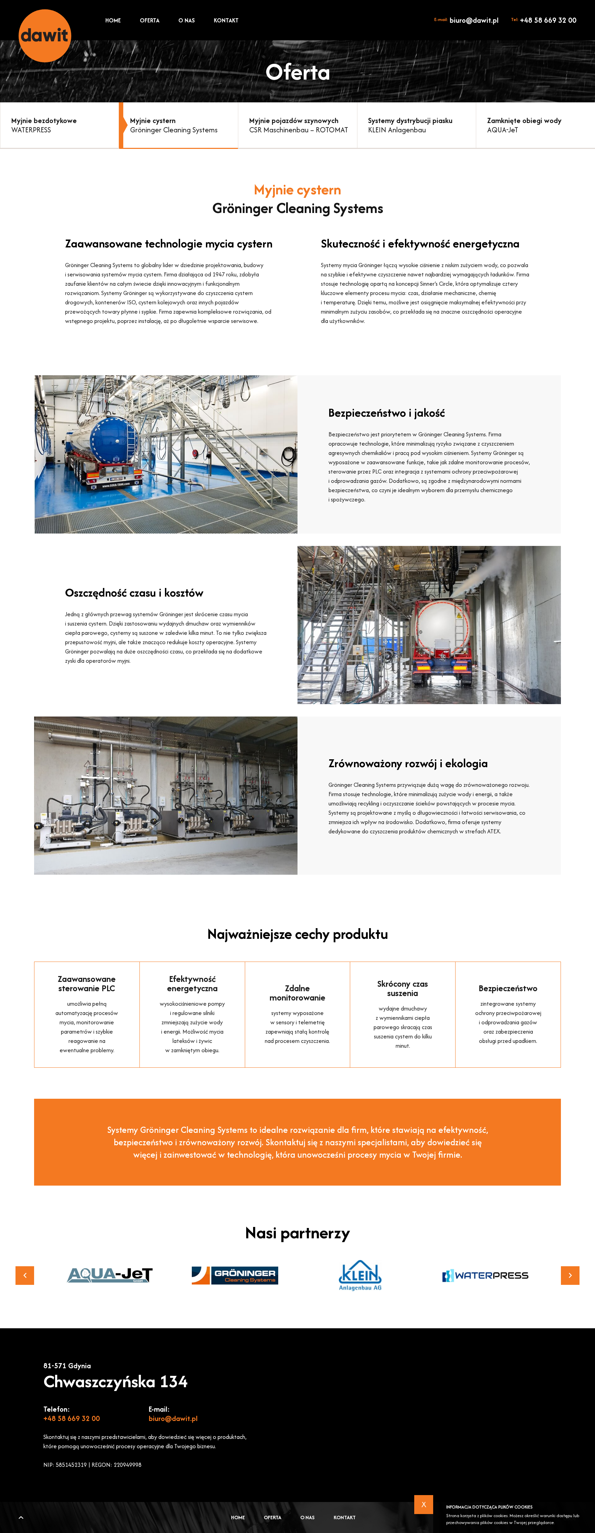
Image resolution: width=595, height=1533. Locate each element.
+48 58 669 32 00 (544, 20)
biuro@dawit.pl (466, 20)
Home (113, 20)
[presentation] (24, 1275)
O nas (186, 20)
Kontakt (226, 20)
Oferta (149, 20)
